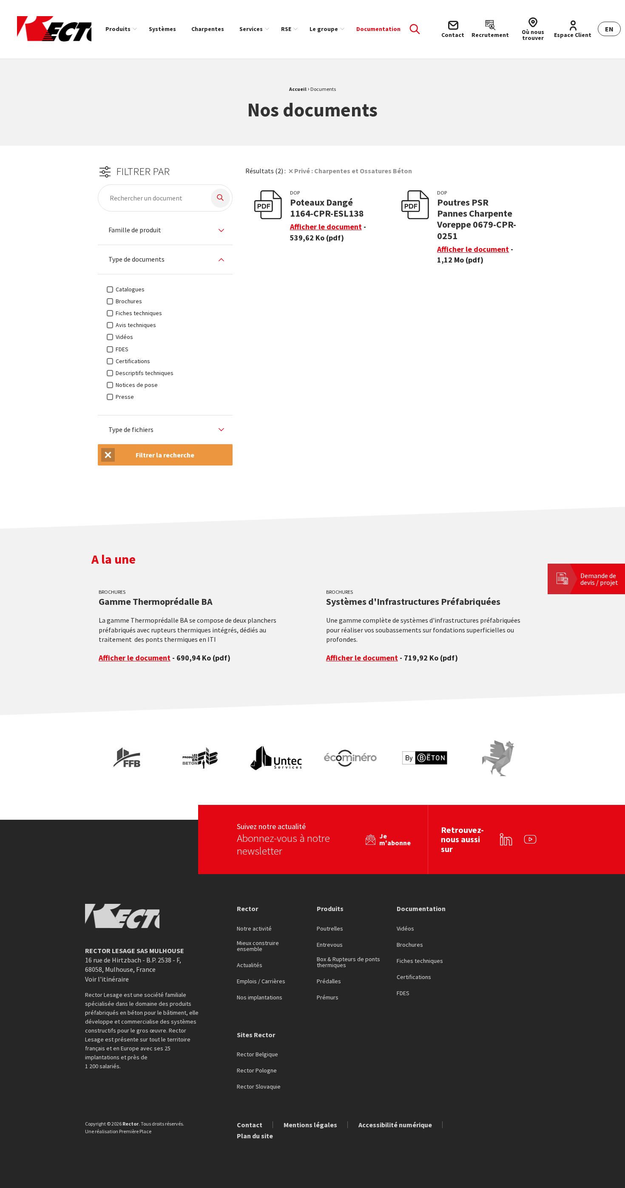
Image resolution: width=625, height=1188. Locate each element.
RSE (286, 29)
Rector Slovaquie (259, 1087)
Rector (247, 908)
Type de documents (136, 259)
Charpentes (207, 29)
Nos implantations (259, 997)
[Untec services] (276, 758)
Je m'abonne (395, 839)
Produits (118, 29)
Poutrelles (330, 929)
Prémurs (327, 997)
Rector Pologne (257, 1070)
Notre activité (254, 929)
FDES (403, 993)
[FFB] (128, 758)
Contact (249, 1124)
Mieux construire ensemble (258, 946)
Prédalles (329, 981)
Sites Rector (256, 1034)
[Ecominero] (350, 758)
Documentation (378, 29)
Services (251, 29)
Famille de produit (134, 230)
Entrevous (330, 945)
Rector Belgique (257, 1054)
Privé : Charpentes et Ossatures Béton (353, 170)
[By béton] (424, 758)
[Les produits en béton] (202, 758)
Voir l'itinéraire (107, 979)
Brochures (410, 945)
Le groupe (324, 29)
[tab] (165, 230)
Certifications (414, 977)
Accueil (298, 89)
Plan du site (255, 1136)
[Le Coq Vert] (498, 758)
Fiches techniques (420, 961)
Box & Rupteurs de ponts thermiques (348, 962)
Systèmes (162, 29)
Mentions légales (310, 1124)
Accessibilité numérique (395, 1124)
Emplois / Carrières (261, 981)
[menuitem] (119, 29)
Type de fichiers (130, 430)
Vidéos (405, 929)
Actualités (249, 965)
